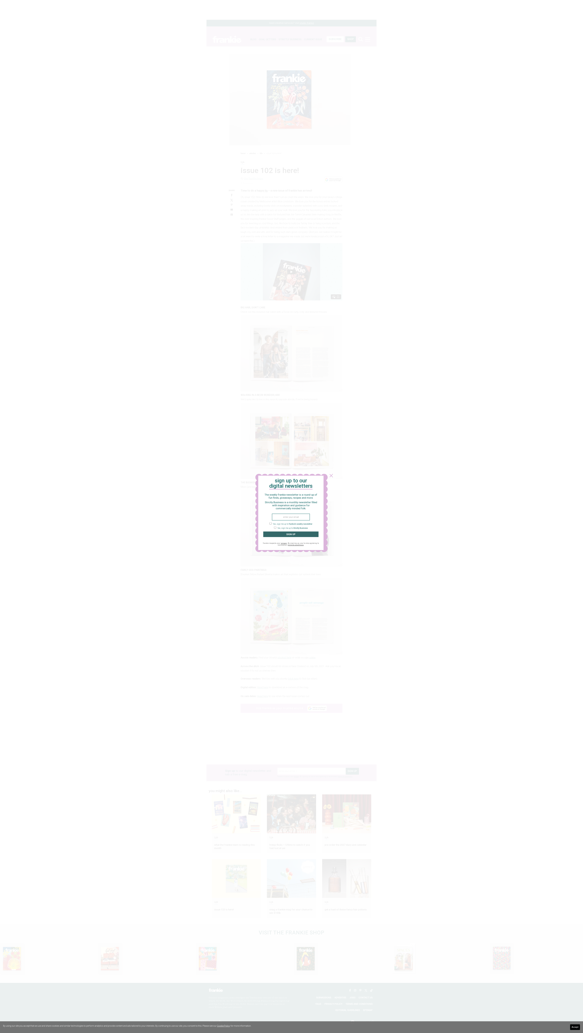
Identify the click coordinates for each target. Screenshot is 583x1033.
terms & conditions (296, 545)
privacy (284, 543)
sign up (290, 534)
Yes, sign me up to (292, 524)
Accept (575, 1027)
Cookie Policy (223, 1026)
